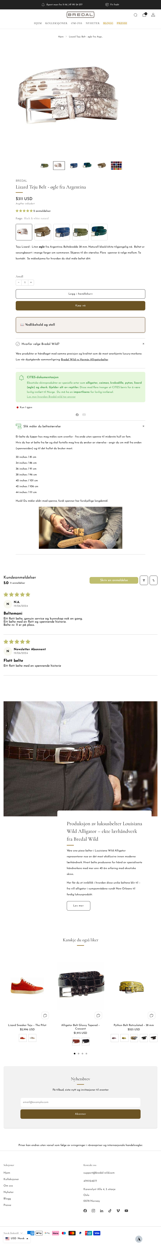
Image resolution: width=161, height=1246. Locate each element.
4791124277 (90, 1181)
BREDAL (21, 180)
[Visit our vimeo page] (118, 1210)
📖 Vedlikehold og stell (37, 324)
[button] (24, 211)
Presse (122, 23)
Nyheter (93, 23)
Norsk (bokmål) (11, 1233)
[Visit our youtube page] (126, 1210)
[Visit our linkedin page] (101, 1210)
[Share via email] (84, 415)
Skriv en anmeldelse (114, 580)
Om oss (76, 23)
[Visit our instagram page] (93, 1210)
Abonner (80, 1114)
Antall (19, 276)
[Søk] (135, 15)
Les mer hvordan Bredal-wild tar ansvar (51, 396)
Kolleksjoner (56, 23)
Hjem (38, 23)
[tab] (74, 1053)
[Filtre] (144, 580)
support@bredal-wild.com (99, 1172)
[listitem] (62, 4)
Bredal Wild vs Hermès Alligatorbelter (84, 359)
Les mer (78, 905)
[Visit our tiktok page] (110, 1210)
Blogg (108, 23)
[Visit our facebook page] (85, 1210)
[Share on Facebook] (77, 415)
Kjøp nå (80, 305)
